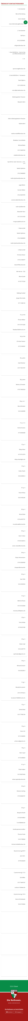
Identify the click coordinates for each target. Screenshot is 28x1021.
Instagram (19, 1012)
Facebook (10, 1012)
